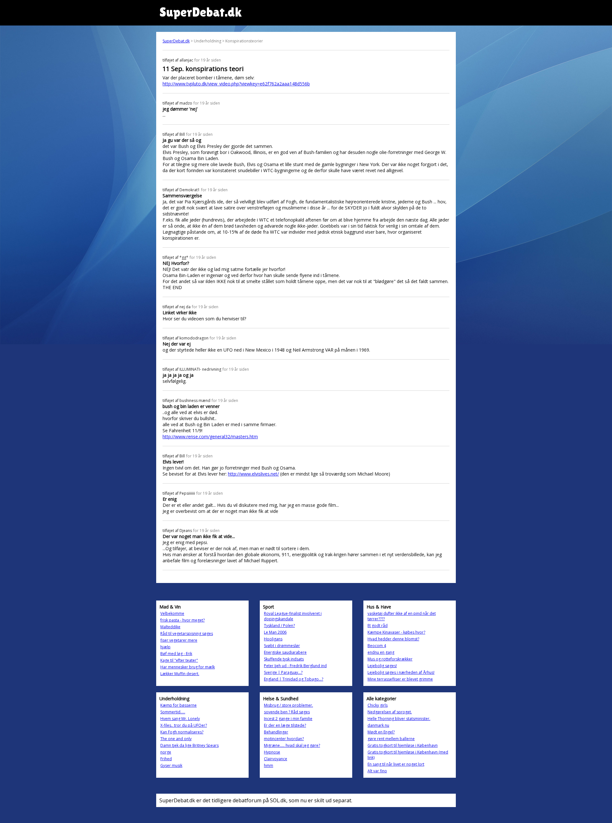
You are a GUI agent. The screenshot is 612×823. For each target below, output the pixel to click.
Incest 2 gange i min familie (288, 718)
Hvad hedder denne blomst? (393, 639)
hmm (268, 765)
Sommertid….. (172, 712)
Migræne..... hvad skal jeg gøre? (292, 745)
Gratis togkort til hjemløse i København (403, 745)
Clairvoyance (275, 758)
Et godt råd (378, 625)
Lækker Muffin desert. (179, 673)
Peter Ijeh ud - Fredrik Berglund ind (295, 665)
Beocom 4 (377, 645)
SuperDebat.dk (176, 41)
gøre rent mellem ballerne (391, 738)
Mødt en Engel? (381, 732)
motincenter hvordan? (284, 738)
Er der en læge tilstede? (285, 725)
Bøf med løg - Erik (176, 653)
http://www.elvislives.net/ (253, 474)
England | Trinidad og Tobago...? (293, 679)
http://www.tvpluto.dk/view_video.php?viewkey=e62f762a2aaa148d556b (236, 84)
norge (165, 752)
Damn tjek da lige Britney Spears (189, 745)
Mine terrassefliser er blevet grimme (400, 679)
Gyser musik (171, 765)
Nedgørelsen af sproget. (390, 712)
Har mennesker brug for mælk (187, 667)
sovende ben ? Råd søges (287, 712)
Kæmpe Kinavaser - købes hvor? (396, 632)
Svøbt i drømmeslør (282, 645)
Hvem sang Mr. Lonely (180, 718)
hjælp (165, 647)
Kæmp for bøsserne (178, 705)
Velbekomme (172, 613)
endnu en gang (381, 652)
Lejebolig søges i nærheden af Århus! (401, 672)
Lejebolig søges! (382, 665)
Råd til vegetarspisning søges (186, 633)
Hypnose (272, 752)
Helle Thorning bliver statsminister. (399, 718)
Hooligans (273, 639)
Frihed (166, 758)
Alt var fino (377, 771)
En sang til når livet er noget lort (396, 764)
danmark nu (378, 725)
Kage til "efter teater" (179, 660)
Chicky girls (378, 705)
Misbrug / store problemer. (288, 705)
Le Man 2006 (275, 632)
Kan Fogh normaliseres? (181, 732)
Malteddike (170, 627)
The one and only (176, 738)
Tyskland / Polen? (279, 625)
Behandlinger (276, 732)
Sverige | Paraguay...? (283, 672)
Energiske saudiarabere (285, 652)
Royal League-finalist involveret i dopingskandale (293, 616)
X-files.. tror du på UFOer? (183, 725)
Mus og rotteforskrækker (390, 659)
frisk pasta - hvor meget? (182, 620)
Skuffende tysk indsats (284, 659)
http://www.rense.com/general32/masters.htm (210, 436)
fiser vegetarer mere (178, 640)
